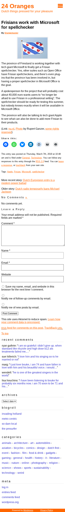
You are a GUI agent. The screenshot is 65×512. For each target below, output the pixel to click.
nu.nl (11, 128)
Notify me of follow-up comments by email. (26, 298)
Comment (7, 223)
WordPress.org (10, 502)
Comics (30, 448)
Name (5, 250)
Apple (10, 171)
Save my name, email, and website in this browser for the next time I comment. (27, 288)
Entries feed (9, 492)
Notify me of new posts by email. (20, 307)
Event (5, 452)
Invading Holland (12, 413)
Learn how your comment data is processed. (30, 321)
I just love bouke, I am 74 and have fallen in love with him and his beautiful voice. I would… (31, 366)
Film (24, 452)
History (39, 457)
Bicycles (19, 448)
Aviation (6, 448)
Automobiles (43, 443)
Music (5, 462)
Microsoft (26, 171)
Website (6, 274)
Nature (15, 462)
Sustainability (41, 467)
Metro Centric (9, 418)
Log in (5, 487)
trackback (20, 165)
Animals (6, 443)
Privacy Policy (46, 510)
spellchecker (38, 171)
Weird (21, 472)
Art (31, 443)
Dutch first (53, 448)
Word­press (28, 510)
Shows (17, 467)
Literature (54, 457)
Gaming (6, 457)
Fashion (15, 452)
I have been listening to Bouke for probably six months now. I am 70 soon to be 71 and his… (32, 383)
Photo (19, 128)
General (26, 158)
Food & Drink (36, 452)
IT (46, 457)
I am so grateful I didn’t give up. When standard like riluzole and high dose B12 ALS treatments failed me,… (32, 348)
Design (41, 448)
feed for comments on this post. (22, 327)
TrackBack (53, 327)
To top (4, 333)
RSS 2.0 (40, 161)
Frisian (17, 171)
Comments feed (11, 497)
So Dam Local (9, 423)
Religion (53, 462)
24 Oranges (17, 6)
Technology (36, 158)
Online (25, 462)
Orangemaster (11, 33)
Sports (27, 467)
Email (5, 262)
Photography (39, 462)
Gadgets (50, 452)
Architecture (21, 443)
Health (28, 457)
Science (6, 467)
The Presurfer (9, 428)
